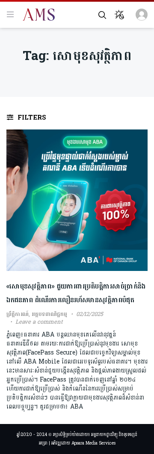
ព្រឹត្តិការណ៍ (17, 314)
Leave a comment (39, 322)
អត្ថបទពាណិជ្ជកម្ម (49, 314)
